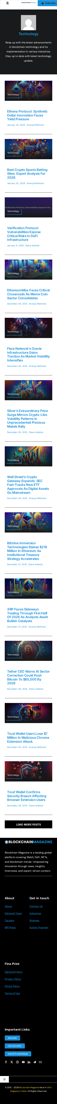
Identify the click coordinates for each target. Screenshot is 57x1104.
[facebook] (6, 1062)
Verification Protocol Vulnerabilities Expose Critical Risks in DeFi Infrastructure (24, 234)
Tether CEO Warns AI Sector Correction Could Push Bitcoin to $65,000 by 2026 (28, 677)
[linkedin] (29, 1062)
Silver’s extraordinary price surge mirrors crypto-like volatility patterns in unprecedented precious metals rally (27, 418)
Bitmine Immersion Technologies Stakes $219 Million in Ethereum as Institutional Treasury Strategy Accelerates (27, 551)
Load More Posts (28, 824)
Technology (29, 34)
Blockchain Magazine (29, 1087)
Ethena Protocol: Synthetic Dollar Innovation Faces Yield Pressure (27, 115)
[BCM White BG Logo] (28, 3)
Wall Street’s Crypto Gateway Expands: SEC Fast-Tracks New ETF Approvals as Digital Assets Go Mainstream (28, 485)
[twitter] (11, 1062)
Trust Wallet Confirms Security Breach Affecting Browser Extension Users (26, 796)
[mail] (40, 1062)
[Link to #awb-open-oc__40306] (7, 3)
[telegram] (34, 1062)
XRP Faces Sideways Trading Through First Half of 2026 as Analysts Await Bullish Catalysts (27, 615)
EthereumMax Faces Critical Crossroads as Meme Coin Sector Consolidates (28, 294)
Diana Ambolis (32, 245)
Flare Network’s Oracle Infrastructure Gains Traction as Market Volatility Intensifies (28, 354)
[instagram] (17, 1062)
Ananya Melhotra (35, 125)
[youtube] (23, 1062)
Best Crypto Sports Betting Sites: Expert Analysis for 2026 (27, 173)
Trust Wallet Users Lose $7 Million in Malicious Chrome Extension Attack (28, 737)
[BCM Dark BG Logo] (28, 841)
